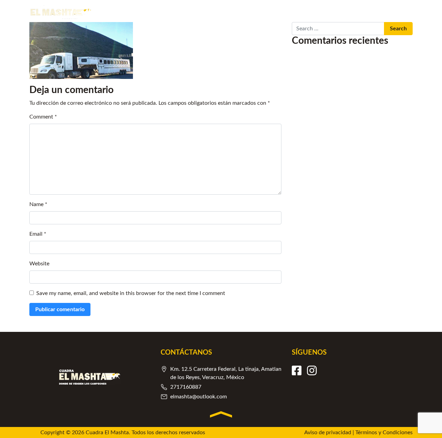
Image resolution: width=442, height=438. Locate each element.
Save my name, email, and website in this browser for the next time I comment (130, 293)
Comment (43, 117)
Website (39, 263)
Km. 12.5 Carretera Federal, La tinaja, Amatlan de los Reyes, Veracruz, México (225, 373)
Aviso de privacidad (327, 432)
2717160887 (185, 387)
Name (38, 204)
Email (37, 234)
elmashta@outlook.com (198, 396)
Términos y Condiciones (384, 432)
